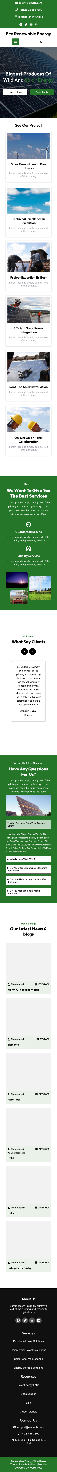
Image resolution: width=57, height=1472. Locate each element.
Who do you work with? (22, 859)
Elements (13, 1044)
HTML (11, 1158)
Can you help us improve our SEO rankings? (26, 880)
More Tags (13, 1099)
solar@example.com (30, 2)
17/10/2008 (44, 984)
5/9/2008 (45, 1039)
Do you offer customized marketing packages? (27, 869)
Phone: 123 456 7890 (30, 9)
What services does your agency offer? (26, 824)
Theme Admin (18, 984)
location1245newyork (30, 16)
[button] (24, 650)
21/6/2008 (44, 1094)
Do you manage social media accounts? (23, 892)
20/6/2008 (44, 1207)
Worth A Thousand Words (23, 989)
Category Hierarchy (19, 1268)
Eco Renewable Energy (28, 33)
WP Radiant (29, 1464)
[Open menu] (15, 41)
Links (10, 1213)
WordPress (35, 1467)
